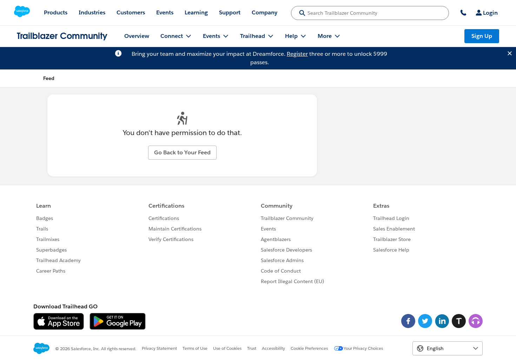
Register (297, 54)
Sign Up (481, 36)
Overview (136, 36)
